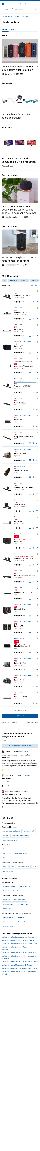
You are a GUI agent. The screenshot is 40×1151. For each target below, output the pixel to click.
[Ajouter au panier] (36, 301)
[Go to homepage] (3, 3)
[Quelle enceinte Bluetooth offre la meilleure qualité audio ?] (20, 54)
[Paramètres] (20, 3)
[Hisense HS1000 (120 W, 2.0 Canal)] (20, 698)
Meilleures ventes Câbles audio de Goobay (17, 965)
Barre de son (18, 291)
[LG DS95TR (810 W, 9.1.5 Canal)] (20, 330)
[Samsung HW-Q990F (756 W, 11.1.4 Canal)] (20, 296)
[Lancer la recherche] (12, 9)
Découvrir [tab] (5, 29)
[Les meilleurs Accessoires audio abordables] (20, 100)
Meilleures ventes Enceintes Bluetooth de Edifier (19, 944)
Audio (17, 16)
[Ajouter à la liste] (33, 301)
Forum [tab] (13, 29)
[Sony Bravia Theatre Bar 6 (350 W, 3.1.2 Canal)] (20, 366)
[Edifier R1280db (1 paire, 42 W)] (20, 455)
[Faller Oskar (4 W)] (20, 421)
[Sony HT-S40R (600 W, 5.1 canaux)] (20, 505)
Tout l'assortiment (7, 16)
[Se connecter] (26, 3)
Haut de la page (32, 722)
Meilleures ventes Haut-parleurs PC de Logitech (19, 968)
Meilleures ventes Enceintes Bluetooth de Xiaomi (20, 962)
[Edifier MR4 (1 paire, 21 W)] (20, 541)
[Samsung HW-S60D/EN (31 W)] (20, 593)
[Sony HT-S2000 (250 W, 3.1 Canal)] (20, 404)
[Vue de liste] (36, 285)
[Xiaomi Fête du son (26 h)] (20, 471)
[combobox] (4, 280)
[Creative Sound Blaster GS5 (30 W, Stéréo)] (20, 576)
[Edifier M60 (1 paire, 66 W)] (20, 347)
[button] (37, 291)
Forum (4, 740)
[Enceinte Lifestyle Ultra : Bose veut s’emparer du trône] (20, 245)
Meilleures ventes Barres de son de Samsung (18, 937)
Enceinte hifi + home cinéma (22, 341)
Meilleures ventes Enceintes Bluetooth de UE (18, 940)
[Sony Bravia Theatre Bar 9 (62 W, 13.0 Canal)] (20, 438)
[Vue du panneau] (32, 285)
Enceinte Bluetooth (19, 466)
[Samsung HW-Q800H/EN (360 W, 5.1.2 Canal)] (20, 488)
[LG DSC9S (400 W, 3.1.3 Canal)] (20, 522)
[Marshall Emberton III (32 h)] (20, 646)
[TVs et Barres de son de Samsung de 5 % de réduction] (20, 146)
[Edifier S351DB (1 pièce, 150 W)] (20, 681)
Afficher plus (20, 716)
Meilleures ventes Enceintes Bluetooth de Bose (19, 953)
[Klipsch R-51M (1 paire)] (20, 610)
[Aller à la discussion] (20, 760)
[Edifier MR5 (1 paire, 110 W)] (20, 627)
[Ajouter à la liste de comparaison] (30, 301)
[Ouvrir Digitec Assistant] (31, 3)
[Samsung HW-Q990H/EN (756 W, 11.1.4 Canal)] (20, 559)
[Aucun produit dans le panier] (36, 3)
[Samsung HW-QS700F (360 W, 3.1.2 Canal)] (20, 386)
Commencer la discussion (21, 746)
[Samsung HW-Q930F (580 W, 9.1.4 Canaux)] (20, 313)
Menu (6, 9)
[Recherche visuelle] (35, 9)
